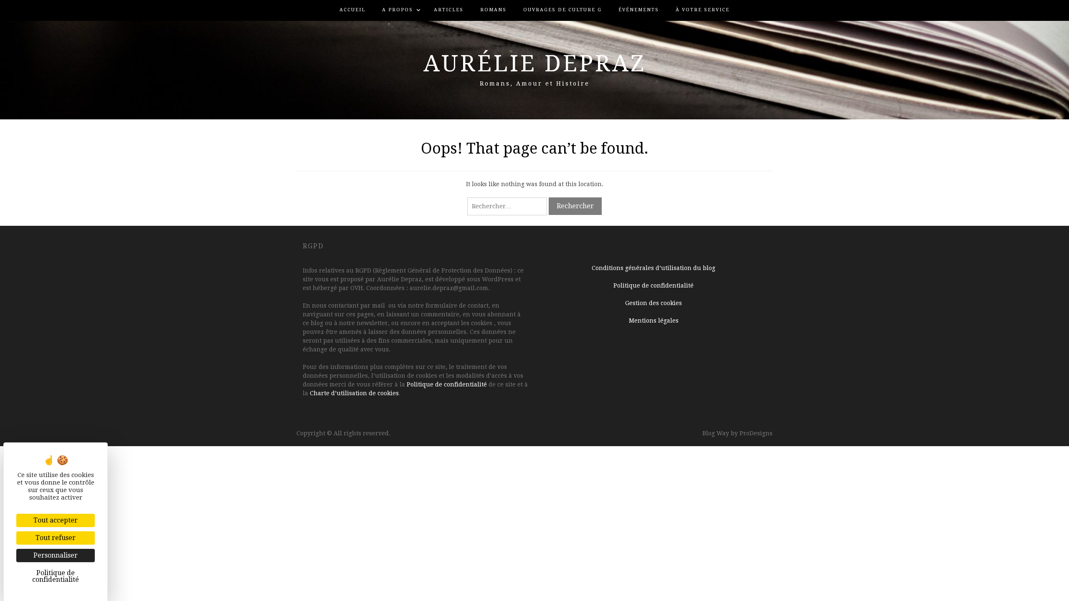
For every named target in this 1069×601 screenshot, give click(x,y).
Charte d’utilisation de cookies (354, 393)
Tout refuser (55, 538)
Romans (493, 10)
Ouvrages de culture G (562, 10)
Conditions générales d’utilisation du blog (653, 268)
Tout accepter (55, 520)
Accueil (352, 10)
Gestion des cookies (653, 303)
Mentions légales (654, 320)
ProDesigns (756, 433)
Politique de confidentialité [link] (55, 576)
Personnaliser (55, 555)
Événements (638, 10)
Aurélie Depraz (534, 63)
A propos (397, 10)
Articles (449, 10)
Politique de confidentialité (447, 384)
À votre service (703, 10)
